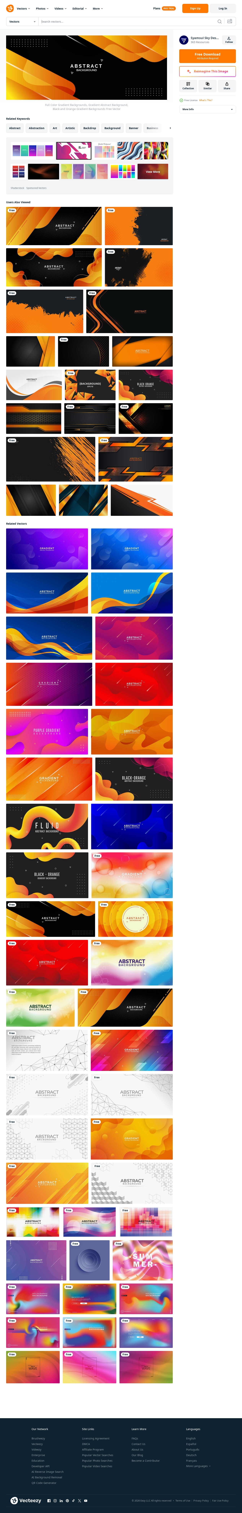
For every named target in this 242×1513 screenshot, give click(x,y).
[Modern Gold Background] (83, 500)
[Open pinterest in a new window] (67, 1500)
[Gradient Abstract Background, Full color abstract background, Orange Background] (132, 731)
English (191, 1438)
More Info (188, 109)
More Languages (197, 1466)
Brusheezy (38, 1438)
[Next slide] (167, 128)
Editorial (78, 8)
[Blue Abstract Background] (47, 593)
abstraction (36, 128)
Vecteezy (37, 1444)
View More (153, 172)
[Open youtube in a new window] (85, 1500)
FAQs (135, 1438)
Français (191, 1460)
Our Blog (137, 1455)
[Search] (219, 21)
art (55, 128)
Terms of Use (182, 1500)
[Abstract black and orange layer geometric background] (30, 351)
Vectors (22, 8)
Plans (156, 8)
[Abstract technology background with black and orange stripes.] (135, 459)
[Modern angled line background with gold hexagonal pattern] (146, 418)
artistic (70, 128)
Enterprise (38, 1455)
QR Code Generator (44, 1483)
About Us (137, 1449)
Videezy (36, 1449)
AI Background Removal (47, 1477)
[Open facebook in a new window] (49, 1500)
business (152, 128)
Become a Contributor (146, 1460)
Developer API (41, 1466)
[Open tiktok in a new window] (73, 1500)
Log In (223, 8)
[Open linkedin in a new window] (61, 1500)
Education (38, 1460)
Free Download (207, 56)
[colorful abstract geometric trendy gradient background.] (36, 1260)
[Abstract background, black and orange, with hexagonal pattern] (33, 418)
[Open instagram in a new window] (55, 1500)
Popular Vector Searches (97, 1455)
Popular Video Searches (97, 1466)
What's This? (205, 100)
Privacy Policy (201, 1500)
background (112, 128)
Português (192, 1449)
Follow (229, 42)
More (96, 8)
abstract (14, 128)
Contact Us (138, 1444)
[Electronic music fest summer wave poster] (143, 1260)
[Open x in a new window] (79, 1500)
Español (191, 1444)
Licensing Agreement (95, 1438)
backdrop (89, 128)
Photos (40, 8)
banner (133, 128)
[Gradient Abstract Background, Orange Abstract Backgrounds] (132, 1050)
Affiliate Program (93, 1449)
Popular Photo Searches (97, 1460)
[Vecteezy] (10, 8)
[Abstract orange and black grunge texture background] (139, 226)
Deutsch (191, 1455)
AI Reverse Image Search (48, 1472)
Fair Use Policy (220, 1500)
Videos (59, 8)
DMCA (86, 1444)
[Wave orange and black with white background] (34, 385)
